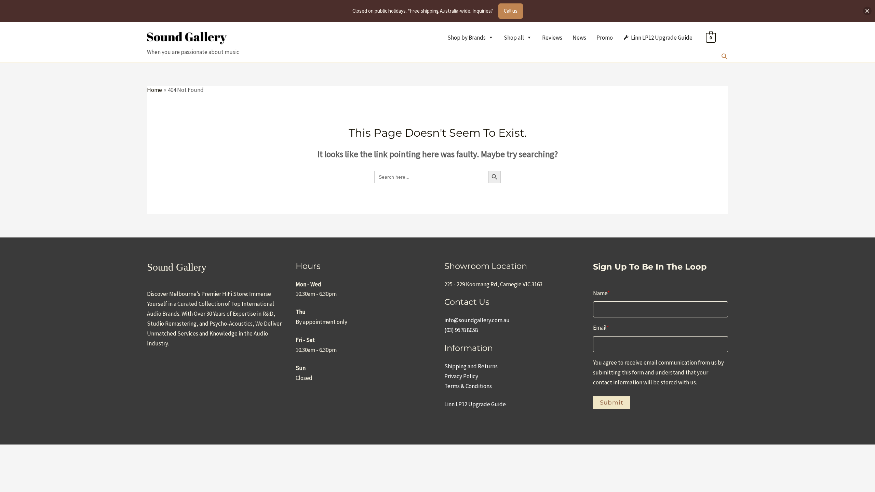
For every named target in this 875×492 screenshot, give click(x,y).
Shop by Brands (466, 37)
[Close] (867, 11)
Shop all (514, 37)
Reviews (552, 37)
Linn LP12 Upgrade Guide (661, 37)
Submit (611, 402)
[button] (724, 57)
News (579, 37)
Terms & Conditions (468, 386)
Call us (510, 11)
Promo (604, 37)
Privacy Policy (461, 376)
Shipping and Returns (471, 366)
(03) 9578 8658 (461, 330)
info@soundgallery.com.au (477, 320)
